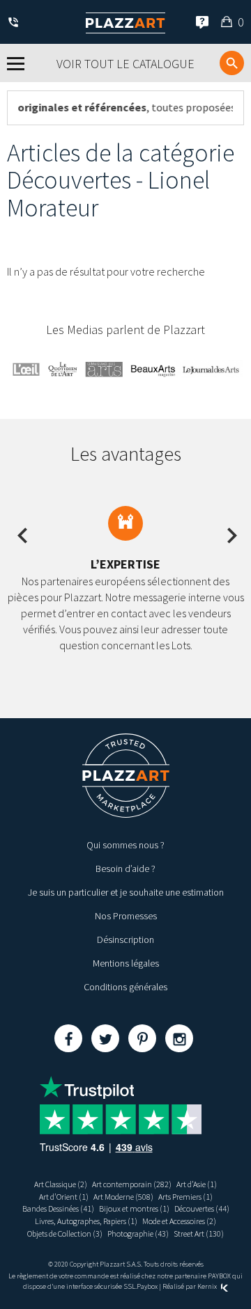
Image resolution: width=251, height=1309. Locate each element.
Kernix (207, 1286)
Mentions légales (126, 963)
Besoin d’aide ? (125, 868)
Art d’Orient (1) (64, 1196)
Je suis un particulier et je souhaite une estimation (126, 892)
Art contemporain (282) (132, 1184)
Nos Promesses (126, 916)
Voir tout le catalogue (125, 64)
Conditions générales (125, 987)
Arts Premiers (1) (185, 1196)
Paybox (147, 1286)
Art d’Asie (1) (196, 1184)
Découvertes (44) (201, 1208)
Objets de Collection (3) (64, 1233)
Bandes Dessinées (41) (58, 1208)
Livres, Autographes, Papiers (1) (86, 1221)
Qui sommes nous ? (125, 845)
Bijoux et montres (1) (134, 1208)
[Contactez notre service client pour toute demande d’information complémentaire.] (15, 23)
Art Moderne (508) (123, 1196)
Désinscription (125, 939)
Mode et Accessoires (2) (179, 1221)
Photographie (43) (138, 1233)
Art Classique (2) (60, 1184)
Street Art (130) (199, 1233)
